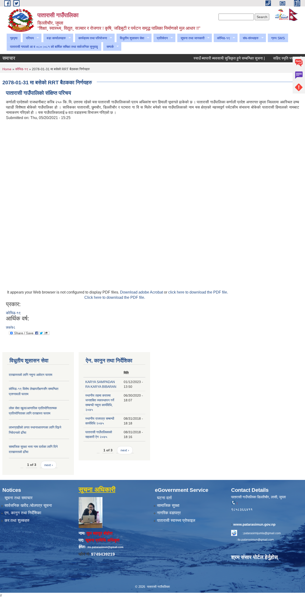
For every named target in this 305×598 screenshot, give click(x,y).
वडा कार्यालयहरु (54, 38)
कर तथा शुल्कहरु (17, 520)
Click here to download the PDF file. (114, 297)
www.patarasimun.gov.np (254, 524)
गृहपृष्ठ (13, 38)
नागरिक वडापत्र (169, 513)
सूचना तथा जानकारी (190, 38)
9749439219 (103, 554)
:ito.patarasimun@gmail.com (105, 547)
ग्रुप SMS (278, 38)
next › (48, 465)
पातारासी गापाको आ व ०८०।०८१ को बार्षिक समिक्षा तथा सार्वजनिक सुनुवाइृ (54, 47)
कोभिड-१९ (222, 38)
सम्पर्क (108, 47)
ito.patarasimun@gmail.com (256, 539)
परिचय (28, 38)
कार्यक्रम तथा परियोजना (91, 38)
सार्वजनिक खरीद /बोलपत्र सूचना (28, 505)
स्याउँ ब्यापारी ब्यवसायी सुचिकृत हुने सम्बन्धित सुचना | (221, 58)
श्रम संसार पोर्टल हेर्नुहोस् (254, 557)
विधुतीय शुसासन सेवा (130, 38)
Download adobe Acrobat (142, 292)
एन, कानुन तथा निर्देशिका (23, 513)
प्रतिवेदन (160, 38)
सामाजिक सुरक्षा (168, 505)
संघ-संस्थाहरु (249, 38)
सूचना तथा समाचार (18, 498)
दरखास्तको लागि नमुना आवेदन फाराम (30, 375)
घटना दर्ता (164, 498)
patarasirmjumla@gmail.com (262, 533)
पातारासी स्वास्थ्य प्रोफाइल (176, 520)
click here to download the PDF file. (198, 292)
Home (6, 69)
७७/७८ (10, 327)
